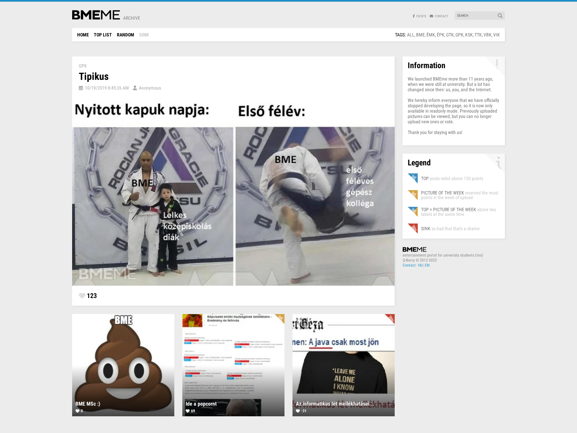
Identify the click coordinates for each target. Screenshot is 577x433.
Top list (103, 34)
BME (420, 34)
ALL (410, 34)
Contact (409, 265)
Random (125, 34)
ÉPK (440, 34)
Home (83, 34)
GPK (459, 34)
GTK (450, 34)
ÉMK (430, 34)
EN (427, 265)
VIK (496, 34)
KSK (469, 34)
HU (420, 265)
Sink (144, 34)
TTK (478, 34)
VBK (488, 34)
